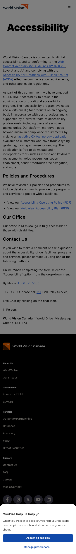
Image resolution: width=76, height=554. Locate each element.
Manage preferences (37, 547)
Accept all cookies (38, 538)
